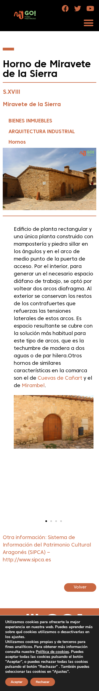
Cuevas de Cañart (60, 378)
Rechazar (43, 682)
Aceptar (17, 682)
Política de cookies (52, 651)
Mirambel (32, 386)
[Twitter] (78, 8)
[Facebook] (65, 8)
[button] (88, 23)
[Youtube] (90, 8)
